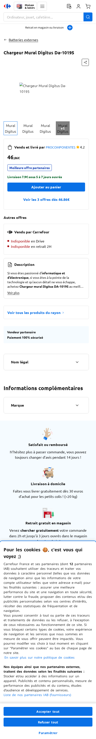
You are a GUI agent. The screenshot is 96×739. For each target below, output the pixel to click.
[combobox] (48, 16)
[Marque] (77, 405)
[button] (42, 6)
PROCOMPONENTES (60, 147)
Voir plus (13, 293)
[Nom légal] (77, 362)
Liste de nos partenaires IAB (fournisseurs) (37, 695)
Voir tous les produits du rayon (34, 312)
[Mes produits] (69, 6)
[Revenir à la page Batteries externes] (5, 39)
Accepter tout (48, 711)
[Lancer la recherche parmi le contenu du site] (88, 17)
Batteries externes (23, 39)
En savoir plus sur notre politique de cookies (39, 657)
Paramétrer (48, 733)
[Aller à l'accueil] (7, 6)
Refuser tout (48, 722)
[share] (85, 62)
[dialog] (48, 640)
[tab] (10, 128)
